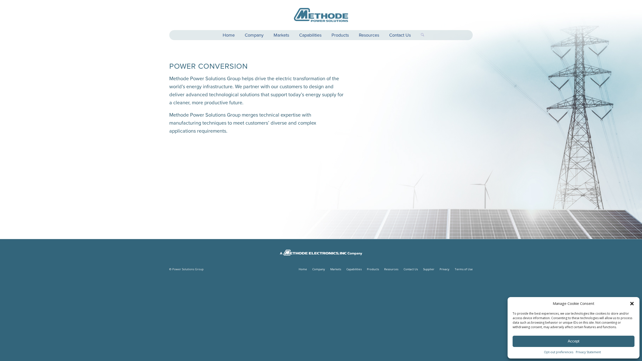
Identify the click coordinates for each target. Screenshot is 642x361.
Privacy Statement (588, 352)
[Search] (420, 35)
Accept (573, 341)
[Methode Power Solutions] (321, 15)
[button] (631, 303)
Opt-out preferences (558, 352)
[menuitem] (229, 35)
